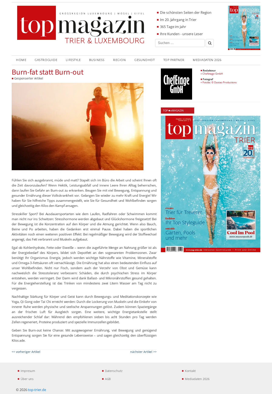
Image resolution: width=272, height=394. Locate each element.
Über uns (27, 379)
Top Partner (173, 60)
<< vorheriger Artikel (26, 352)
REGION (119, 60)
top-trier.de (37, 389)
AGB (108, 379)
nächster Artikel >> (143, 352)
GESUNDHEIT (144, 60)
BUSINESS (96, 60)
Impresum (28, 371)
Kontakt (190, 371)
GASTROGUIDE (46, 60)
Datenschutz (114, 371)
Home (21, 60)
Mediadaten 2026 (207, 60)
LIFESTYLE (73, 60)
